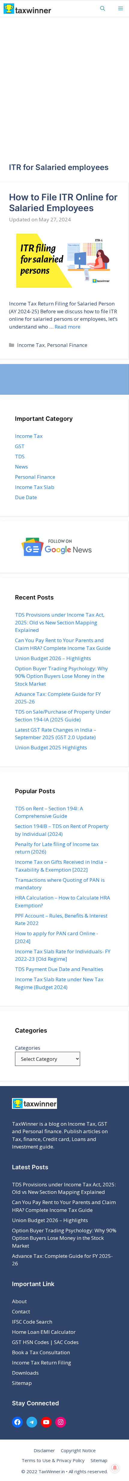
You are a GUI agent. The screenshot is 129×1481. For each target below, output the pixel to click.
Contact (21, 1311)
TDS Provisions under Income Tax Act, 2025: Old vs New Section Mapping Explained (59, 622)
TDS (20, 456)
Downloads (25, 1372)
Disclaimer (44, 1450)
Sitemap (22, 1382)
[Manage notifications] (115, 1468)
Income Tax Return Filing (41, 1362)
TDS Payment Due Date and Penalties (59, 969)
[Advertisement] (64, 84)
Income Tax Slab (34, 487)
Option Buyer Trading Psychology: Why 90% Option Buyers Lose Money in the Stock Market (61, 676)
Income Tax (31, 344)
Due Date (26, 497)
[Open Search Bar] (103, 8)
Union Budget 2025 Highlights (51, 747)
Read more (67, 326)
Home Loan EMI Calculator (44, 1331)
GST (20, 446)
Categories (27, 1047)
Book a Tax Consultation (41, 1352)
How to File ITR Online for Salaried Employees (63, 202)
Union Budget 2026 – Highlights (53, 658)
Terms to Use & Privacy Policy (53, 1460)
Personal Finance (67, 344)
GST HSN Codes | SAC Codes (45, 1342)
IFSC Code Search (32, 1321)
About (19, 1301)
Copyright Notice (78, 1450)
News (21, 466)
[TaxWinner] (27, 8)
